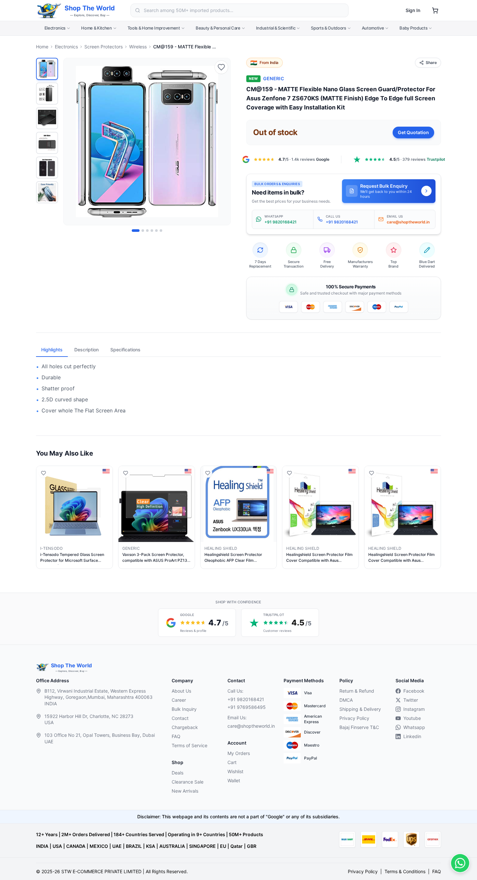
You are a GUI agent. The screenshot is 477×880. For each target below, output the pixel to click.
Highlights (52, 349)
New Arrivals (185, 791)
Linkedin (412, 736)
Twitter (410, 700)
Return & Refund (356, 691)
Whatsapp (414, 727)
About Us (181, 691)
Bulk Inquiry (184, 709)
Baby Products (413, 28)
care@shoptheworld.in (250, 726)
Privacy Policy (354, 718)
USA (57, 846)
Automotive (373, 28)
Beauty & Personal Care (218, 28)
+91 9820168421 (245, 699)
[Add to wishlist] (221, 67)
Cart (232, 762)
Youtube (412, 718)
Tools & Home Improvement (154, 28)
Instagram (414, 709)
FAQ (176, 736)
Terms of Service (189, 745)
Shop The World (90, 8)
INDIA (42, 846)
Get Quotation (413, 132)
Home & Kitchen (96, 28)
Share (431, 62)
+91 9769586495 (246, 707)
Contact (180, 718)
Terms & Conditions (405, 871)
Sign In (413, 10)
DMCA (346, 700)
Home (42, 46)
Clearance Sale (187, 782)
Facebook (413, 691)
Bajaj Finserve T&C (359, 727)
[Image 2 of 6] (142, 230)
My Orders (238, 753)
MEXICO (99, 846)
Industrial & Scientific (276, 28)
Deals (177, 772)
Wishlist (235, 771)
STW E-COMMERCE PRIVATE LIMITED (101, 871)
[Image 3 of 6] (147, 230)
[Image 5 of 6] (156, 230)
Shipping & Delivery (360, 709)
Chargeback (185, 727)
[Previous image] (72, 141)
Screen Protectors (103, 46)
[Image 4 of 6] (152, 230)
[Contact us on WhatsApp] (460, 863)
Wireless (138, 46)
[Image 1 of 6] (136, 230)
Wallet (233, 780)
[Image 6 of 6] (161, 230)
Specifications (125, 349)
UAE (117, 846)
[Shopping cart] (435, 10)
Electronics (55, 28)
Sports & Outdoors (328, 28)
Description (86, 349)
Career (179, 700)
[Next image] (222, 141)
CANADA (75, 846)
